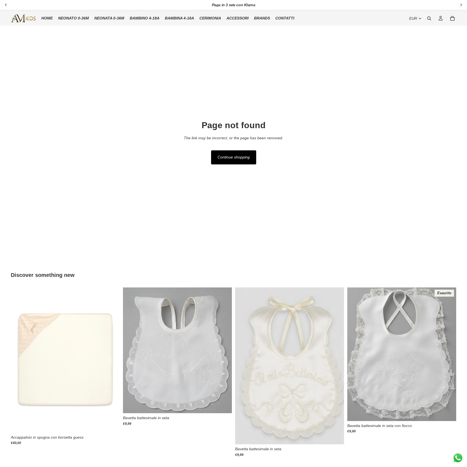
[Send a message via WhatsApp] (458, 458)
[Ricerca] (429, 18)
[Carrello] (452, 18)
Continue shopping (234, 157)
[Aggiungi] (111, 424)
